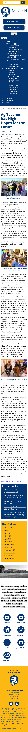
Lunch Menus (7, 635)
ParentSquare (21, 635)
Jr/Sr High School (14, 27)
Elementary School (14, 21)
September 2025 (9, 558)
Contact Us (7, 622)
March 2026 (8, 542)
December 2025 (9, 550)
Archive (3, 481)
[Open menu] (14, 33)
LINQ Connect (21, 622)
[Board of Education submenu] (22, 68)
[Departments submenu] (18, 76)
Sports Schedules (21, 648)
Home (2, 108)
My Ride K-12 (7, 660)
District (8, 481)
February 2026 (9, 544)
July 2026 (7, 530)
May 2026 (7, 536)
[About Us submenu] (15, 44)
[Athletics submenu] (15, 57)
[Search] (23, 2)
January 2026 (8, 547)
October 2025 (8, 556)
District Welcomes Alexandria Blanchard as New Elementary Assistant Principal (14, 515)
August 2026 (8, 528)
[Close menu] (4, 38)
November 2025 (9, 553)
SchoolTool (7, 648)
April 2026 (7, 539)
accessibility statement (7, 715)
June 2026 (7, 533)
